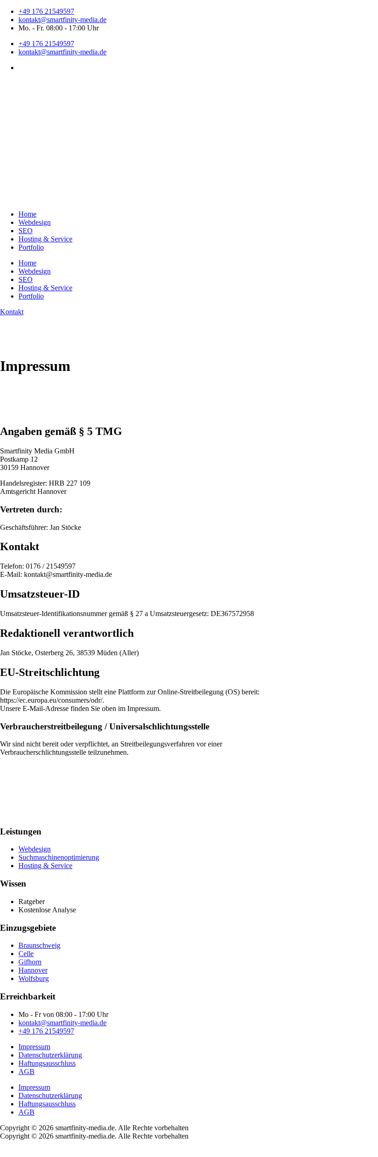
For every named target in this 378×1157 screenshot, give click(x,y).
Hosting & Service (45, 239)
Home (27, 214)
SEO (25, 231)
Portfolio (31, 247)
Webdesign (34, 222)
